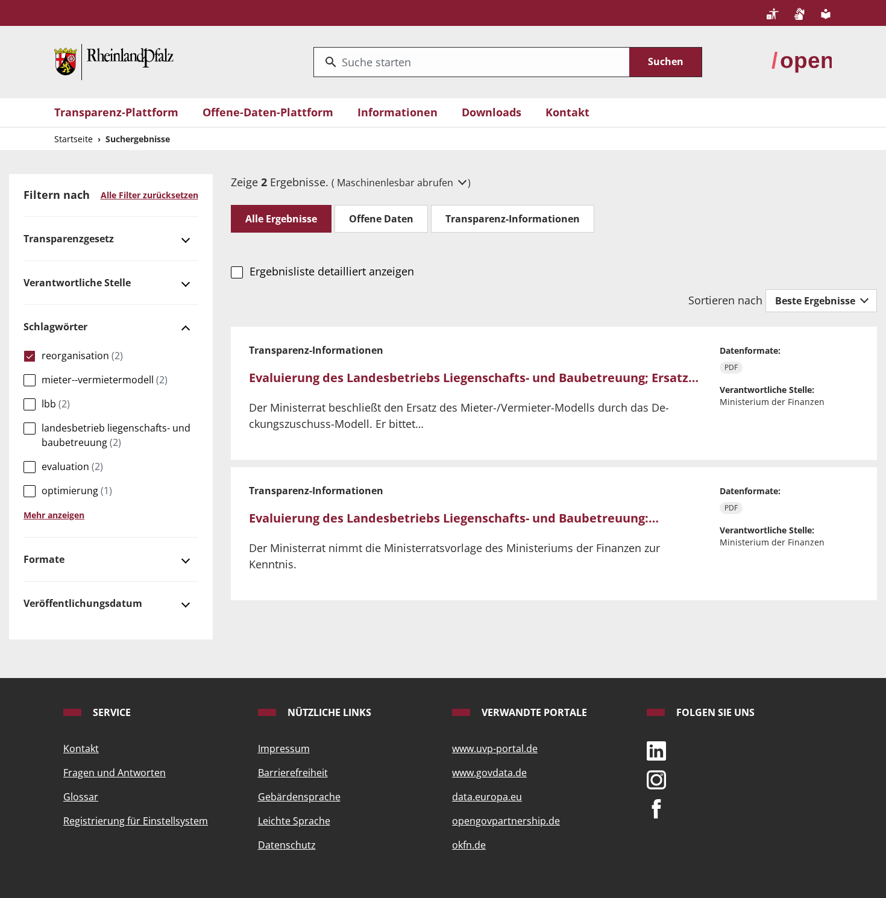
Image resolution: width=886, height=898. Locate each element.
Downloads (491, 112)
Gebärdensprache (299, 796)
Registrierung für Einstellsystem (135, 820)
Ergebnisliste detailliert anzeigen (331, 271)
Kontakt (567, 112)
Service (110, 712)
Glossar (80, 796)
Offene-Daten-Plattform (268, 112)
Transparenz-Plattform (116, 112)
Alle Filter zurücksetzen (149, 195)
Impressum (284, 748)
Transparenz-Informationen (512, 218)
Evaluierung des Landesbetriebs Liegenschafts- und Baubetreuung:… (454, 518)
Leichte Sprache (294, 820)
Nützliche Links (328, 712)
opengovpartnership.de (506, 820)
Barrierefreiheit (293, 772)
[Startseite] (114, 61)
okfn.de (469, 845)
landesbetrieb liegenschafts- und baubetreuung (116, 435)
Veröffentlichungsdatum (83, 603)
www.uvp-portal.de (495, 748)
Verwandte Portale (533, 712)
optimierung (77, 490)
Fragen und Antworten (114, 772)
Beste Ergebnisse (816, 300)
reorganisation (82, 355)
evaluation (72, 466)
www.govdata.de (489, 772)
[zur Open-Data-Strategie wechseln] (801, 61)
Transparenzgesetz (69, 238)
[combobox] (471, 62)
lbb (56, 403)
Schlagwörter (55, 326)
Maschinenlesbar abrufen (396, 182)
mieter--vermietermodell (105, 379)
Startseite (73, 139)
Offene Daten (381, 218)
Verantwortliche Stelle (77, 282)
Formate (44, 559)
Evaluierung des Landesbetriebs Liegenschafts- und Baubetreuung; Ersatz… (474, 377)
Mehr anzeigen (54, 515)
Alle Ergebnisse (281, 218)
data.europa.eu (487, 796)
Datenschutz (287, 845)
